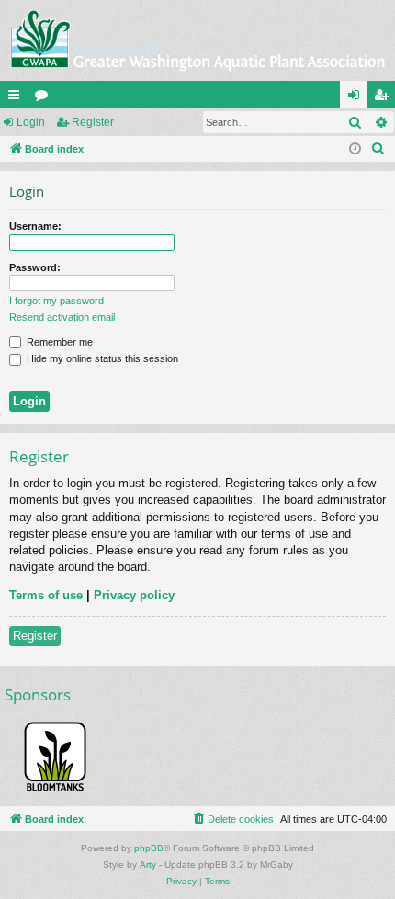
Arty (148, 864)
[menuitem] (378, 149)
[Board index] (197, 40)
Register (93, 122)
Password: (35, 267)
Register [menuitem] (385, 98)
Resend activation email (62, 317)
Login (31, 122)
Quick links (17, 98)
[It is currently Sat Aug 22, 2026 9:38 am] (355, 149)
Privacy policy (134, 595)
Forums (45, 98)
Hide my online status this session (101, 358)
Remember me (58, 341)
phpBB (149, 848)
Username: (35, 226)
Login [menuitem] (357, 98)
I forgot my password (56, 300)
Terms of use (46, 595)
